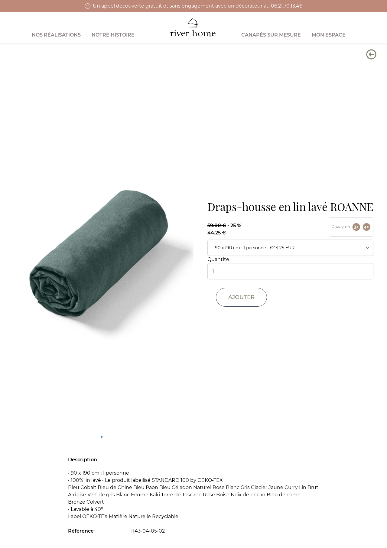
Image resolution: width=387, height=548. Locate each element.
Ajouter (241, 297)
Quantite (218, 259)
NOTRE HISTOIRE (113, 35)
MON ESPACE (329, 35)
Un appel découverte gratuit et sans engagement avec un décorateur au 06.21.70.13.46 (197, 6)
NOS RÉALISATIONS (56, 35)
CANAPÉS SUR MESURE (271, 35)
